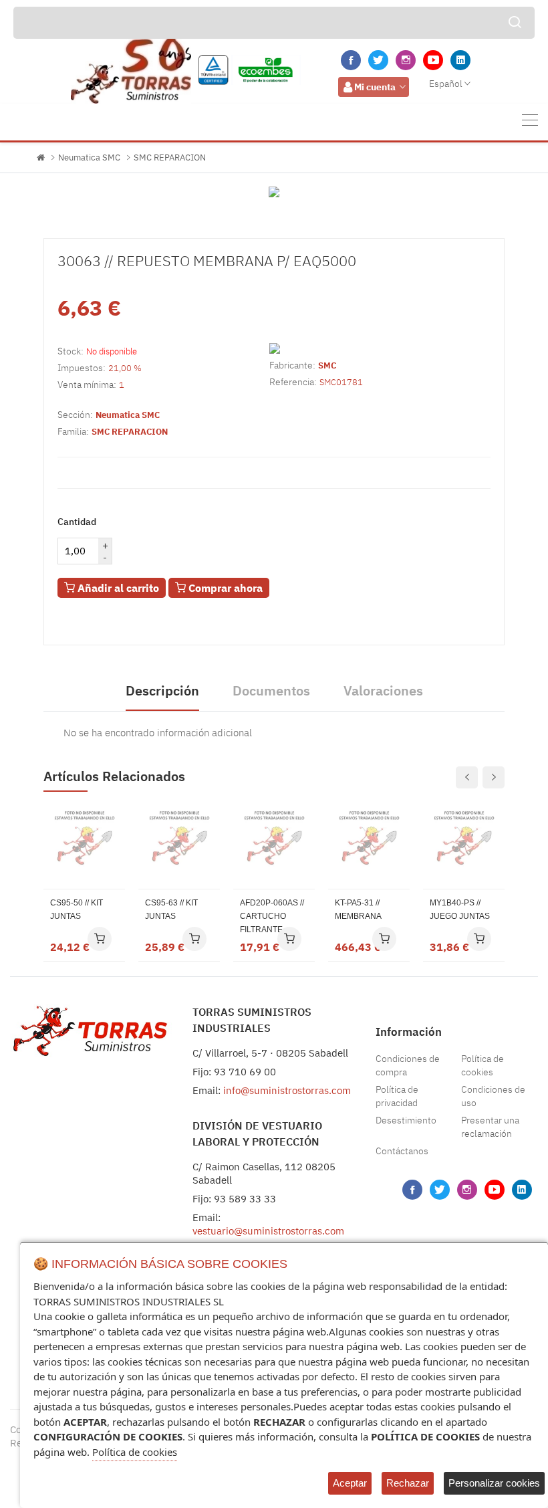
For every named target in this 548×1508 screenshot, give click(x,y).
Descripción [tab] (162, 690)
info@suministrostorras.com (287, 1090)
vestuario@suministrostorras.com (268, 1230)
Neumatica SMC (89, 157)
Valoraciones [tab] (383, 690)
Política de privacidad (397, 1096)
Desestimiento (406, 1120)
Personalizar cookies (494, 1483)
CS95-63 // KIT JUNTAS (171, 909)
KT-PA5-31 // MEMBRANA (358, 909)
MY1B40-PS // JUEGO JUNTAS (460, 909)
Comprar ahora (224, 588)
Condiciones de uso (493, 1096)
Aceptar (350, 1483)
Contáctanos (402, 1151)
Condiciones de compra (408, 1065)
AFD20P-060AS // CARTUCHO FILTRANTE (272, 916)
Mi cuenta (375, 87)
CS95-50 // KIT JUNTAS (76, 909)
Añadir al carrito (117, 588)
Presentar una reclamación (490, 1127)
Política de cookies (482, 1065)
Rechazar (407, 1483)
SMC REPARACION (170, 157)
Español (445, 84)
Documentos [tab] (271, 690)
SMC (327, 365)
